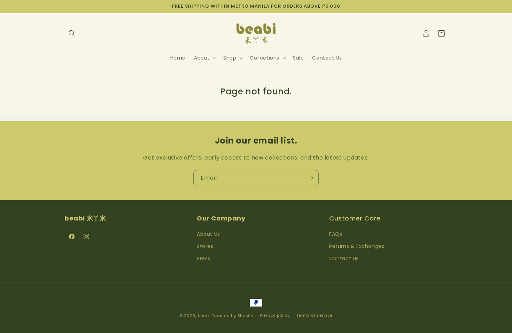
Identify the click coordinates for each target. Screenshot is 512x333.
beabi (204, 315)
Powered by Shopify (232, 315)
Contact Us (344, 258)
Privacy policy (275, 315)
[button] (72, 33)
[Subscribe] (310, 178)
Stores (205, 246)
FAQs (335, 234)
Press (203, 258)
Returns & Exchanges (356, 246)
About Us (208, 234)
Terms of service (314, 315)
